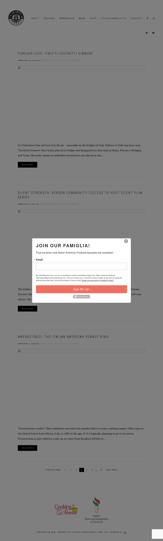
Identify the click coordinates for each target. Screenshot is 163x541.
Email (39, 259)
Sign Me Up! (81, 289)
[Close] (126, 241)
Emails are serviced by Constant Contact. (98, 280)
